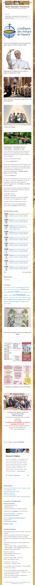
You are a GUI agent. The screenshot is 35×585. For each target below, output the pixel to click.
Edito (17, 292)
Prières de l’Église (9, 127)
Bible (28, 287)
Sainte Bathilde (8, 299)
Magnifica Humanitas (9, 493)
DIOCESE (11, 292)
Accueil (7, 14)
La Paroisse (10, 295)
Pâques (29, 297)
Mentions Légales (8, 523)
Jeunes (6, 295)
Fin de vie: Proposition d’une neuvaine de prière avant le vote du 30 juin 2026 (17, 44)
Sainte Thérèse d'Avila (20, 299)
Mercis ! (17, 297)
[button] (5, 272)
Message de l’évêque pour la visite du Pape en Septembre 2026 (16, 72)
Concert (18, 289)
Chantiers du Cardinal (11, 289)
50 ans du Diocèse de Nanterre (10, 287)
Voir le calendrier (26, 272)
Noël (26, 297)
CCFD (5, 289)
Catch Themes (21, 583)
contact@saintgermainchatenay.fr (16, 517)
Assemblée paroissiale (21, 287)
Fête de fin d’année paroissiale (12, 491)
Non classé (22, 297)
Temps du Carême (20, 301)
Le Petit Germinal (12, 297)
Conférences (24, 289)
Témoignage (8, 303)
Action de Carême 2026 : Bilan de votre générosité (17, 496)
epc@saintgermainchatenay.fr (11, 515)
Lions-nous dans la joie (10, 494)
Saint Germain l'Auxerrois (17, 7)
